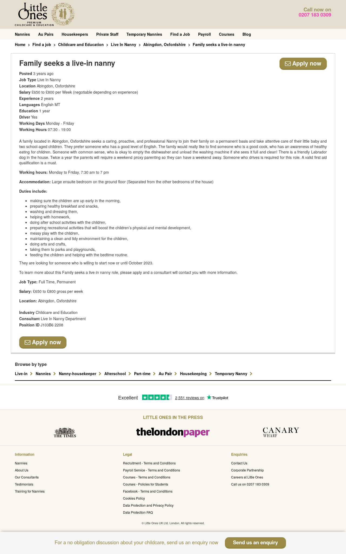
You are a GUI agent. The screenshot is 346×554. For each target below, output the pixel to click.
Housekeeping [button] (194, 373)
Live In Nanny (123, 44)
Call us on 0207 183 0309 (250, 484)
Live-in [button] (22, 373)
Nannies (22, 34)
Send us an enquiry (255, 542)
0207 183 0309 (315, 14)
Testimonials (24, 484)
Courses (226, 34)
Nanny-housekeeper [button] (78, 373)
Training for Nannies (30, 491)
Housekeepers (75, 34)
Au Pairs (46, 34)
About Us (21, 470)
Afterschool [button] (115, 373)
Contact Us (239, 463)
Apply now (306, 63)
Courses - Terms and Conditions (146, 477)
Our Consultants (27, 477)
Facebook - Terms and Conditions (147, 491)
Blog (246, 34)
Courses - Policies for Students (145, 484)
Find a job (41, 44)
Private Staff (107, 34)
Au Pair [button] (166, 373)
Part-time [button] (143, 373)
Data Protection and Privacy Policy (148, 505)
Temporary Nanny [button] (231, 373)
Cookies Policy (134, 498)
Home (20, 44)
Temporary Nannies (144, 34)
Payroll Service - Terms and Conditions (151, 470)
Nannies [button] (44, 373)
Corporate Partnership (247, 470)
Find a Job (180, 34)
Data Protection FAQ (138, 512)
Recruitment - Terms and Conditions (149, 463)
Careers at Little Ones (247, 477)
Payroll (204, 34)
